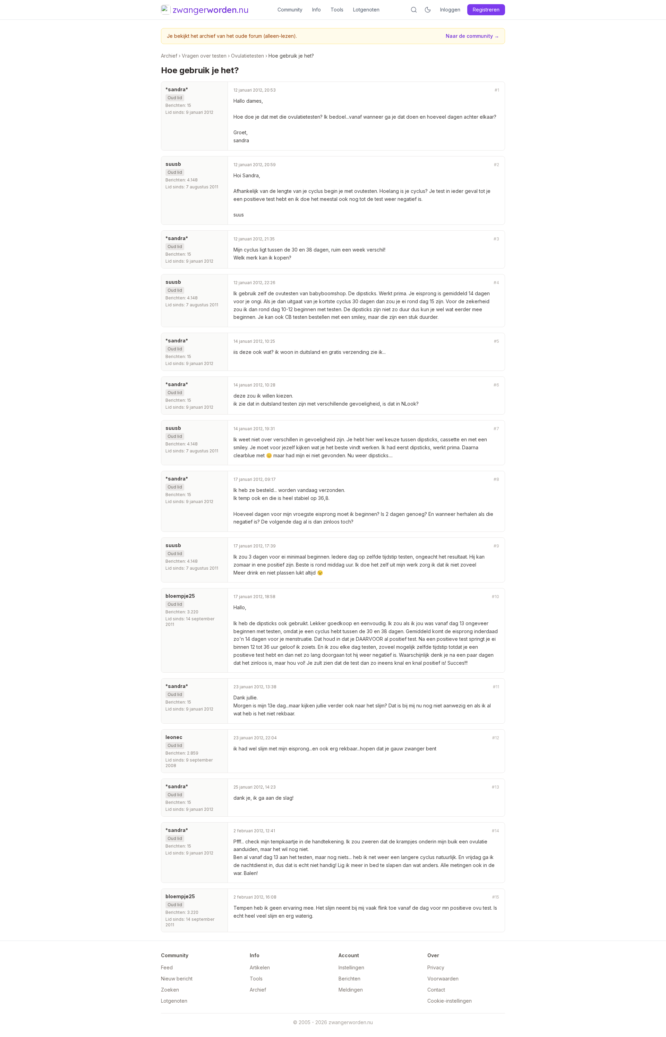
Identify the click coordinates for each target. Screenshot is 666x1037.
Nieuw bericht (177, 978)
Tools (337, 9)
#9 (496, 546)
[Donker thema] (427, 9)
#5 (496, 341)
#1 (497, 90)
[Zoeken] (413, 9)
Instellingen (351, 967)
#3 (496, 238)
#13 (495, 787)
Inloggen (450, 9)
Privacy (435, 967)
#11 (496, 686)
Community (290, 9)
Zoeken (170, 990)
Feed (167, 967)
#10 (495, 596)
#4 (496, 282)
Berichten (349, 978)
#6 (496, 385)
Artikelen (260, 967)
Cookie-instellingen (449, 1001)
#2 (496, 164)
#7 (496, 428)
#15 (495, 897)
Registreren (486, 9)
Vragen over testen (204, 56)
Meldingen (351, 990)
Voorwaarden (443, 978)
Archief (169, 56)
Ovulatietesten (247, 56)
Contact (436, 990)
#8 (496, 479)
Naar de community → (472, 36)
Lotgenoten (366, 9)
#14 (495, 830)
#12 (495, 737)
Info (316, 9)
